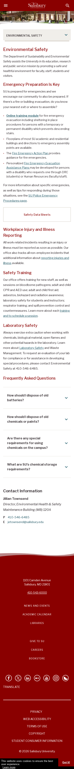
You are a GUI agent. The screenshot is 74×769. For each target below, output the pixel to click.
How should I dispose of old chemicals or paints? (27, 419)
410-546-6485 (18, 517)
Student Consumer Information (37, 740)
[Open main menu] (5, 5)
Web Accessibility (37, 719)
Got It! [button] (66, 762)
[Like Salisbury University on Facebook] (9, 678)
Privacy (36, 711)
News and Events (37, 605)
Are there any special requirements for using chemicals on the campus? (27, 443)
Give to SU (37, 641)
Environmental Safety (24, 35)
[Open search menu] (67, 5)
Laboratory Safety (31, 348)
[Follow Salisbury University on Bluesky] (65, 678)
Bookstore (37, 658)
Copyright (37, 733)
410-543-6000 (37, 592)
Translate (11, 687)
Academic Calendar (37, 614)
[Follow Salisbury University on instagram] (56, 678)
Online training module (22, 115)
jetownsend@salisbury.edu (26, 522)
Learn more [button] (9, 767)
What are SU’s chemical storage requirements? (32, 467)
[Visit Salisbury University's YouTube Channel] (46, 678)
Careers (37, 649)
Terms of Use (37, 726)
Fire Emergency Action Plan (30, 153)
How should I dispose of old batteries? (27, 398)
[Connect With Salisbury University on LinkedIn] (27, 678)
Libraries (37, 623)
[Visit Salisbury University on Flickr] (37, 678)
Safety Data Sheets (37, 214)
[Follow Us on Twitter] (18, 678)
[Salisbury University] (37, 5)
